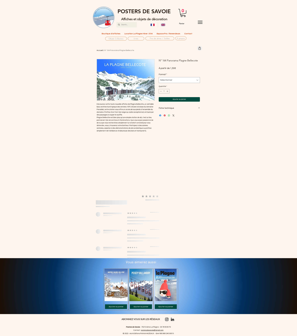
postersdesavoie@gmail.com (152, 330)
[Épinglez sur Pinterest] (164, 115)
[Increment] (167, 91)
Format (163, 74)
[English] (163, 24)
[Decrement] (160, 91)
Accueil (100, 50)
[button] (183, 13)
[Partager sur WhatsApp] (169, 115)
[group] (141, 289)
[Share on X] (173, 115)
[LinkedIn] (172, 319)
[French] (152, 24)
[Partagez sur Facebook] (160, 115)
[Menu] (200, 22)
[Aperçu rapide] (116, 285)
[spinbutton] (164, 91)
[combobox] (179, 80)
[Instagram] (167, 319)
